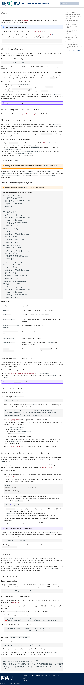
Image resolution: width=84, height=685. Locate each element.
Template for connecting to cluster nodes (73, 30)
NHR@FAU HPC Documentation (38, 3)
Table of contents (70, 12)
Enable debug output (72, 44)
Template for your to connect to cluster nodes (20, 381)
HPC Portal (15, 602)
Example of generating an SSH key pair (14, 103)
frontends (11, 477)
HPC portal (45, 143)
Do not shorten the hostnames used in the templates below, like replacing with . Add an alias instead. (32, 166)
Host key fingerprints (13, 420)
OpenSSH (25, 20)
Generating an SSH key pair (72, 14)
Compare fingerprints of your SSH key (74, 47)
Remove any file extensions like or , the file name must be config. (24, 187)
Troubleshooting (69, 42)
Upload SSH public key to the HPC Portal (73, 17)
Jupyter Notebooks (47, 467)
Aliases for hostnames (72, 24)
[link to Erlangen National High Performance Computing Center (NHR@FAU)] (11, 3)
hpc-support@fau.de (45, 35)
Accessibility (18, 683)
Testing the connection (71, 33)
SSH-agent (68, 39)
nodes (18, 477)
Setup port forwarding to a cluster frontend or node (72, 36)
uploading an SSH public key (26, 114)
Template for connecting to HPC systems (73, 27)
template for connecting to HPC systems (21, 373)
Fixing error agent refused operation (74, 51)
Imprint (2, 683)
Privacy (9, 683)
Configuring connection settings (71, 21)
